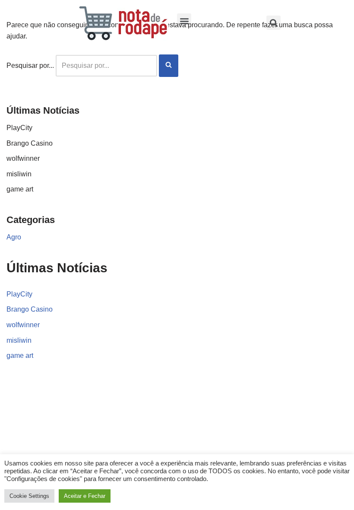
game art (19, 189)
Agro (13, 237)
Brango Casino (29, 143)
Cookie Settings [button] (29, 496)
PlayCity (19, 127)
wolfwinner (23, 158)
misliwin (19, 174)
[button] (184, 20)
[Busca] (168, 65)
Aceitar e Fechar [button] (84, 496)
